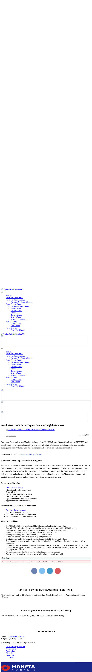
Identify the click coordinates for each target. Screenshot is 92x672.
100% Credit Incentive (14, 488)
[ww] (44, 345)
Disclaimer (10, 655)
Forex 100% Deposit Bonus (30, 454)
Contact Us (10, 657)
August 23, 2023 (84, 435)
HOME (9, 296)
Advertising (10, 651)
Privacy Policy (11, 649)
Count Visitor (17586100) (15, 647)
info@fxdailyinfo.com (16, 636)
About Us (9, 653)
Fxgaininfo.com (11, 436)
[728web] (46, 410)
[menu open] (2, 348)
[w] (46, 399)
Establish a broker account (16, 510)
